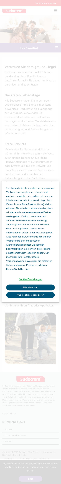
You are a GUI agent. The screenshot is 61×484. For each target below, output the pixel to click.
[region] (31, 242)
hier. (27, 269)
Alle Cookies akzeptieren (30, 294)
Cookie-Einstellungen (30, 279)
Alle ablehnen (30, 287)
